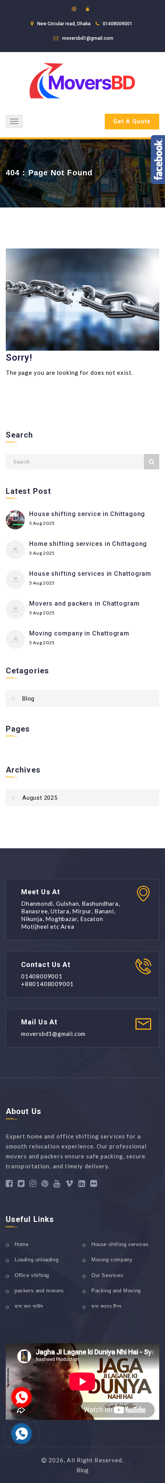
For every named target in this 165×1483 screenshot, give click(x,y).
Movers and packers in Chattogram (84, 603)
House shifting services (120, 1244)
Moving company (111, 1260)
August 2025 (40, 797)
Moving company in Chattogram (79, 633)
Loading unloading (36, 1260)
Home (21, 1244)
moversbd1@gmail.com (87, 38)
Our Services (107, 1275)
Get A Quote (132, 121)
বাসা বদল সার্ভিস (29, 1306)
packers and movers (39, 1291)
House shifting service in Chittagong (87, 514)
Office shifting (32, 1275)
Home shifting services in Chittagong (88, 543)
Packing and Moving (116, 1291)
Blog (28, 698)
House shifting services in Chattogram (90, 573)
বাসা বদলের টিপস (106, 1306)
